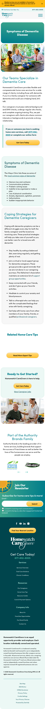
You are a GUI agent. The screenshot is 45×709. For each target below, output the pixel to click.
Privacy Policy (22, 693)
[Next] (26, 472)
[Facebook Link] (17, 524)
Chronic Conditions (22, 575)
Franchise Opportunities (22, 616)
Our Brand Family (22, 620)
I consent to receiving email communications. (19, 509)
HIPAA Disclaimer (22, 690)
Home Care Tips (22, 592)
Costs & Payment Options (22, 600)
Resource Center (22, 596)
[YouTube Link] (20, 524)
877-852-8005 (37, 10)
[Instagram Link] (28, 524)
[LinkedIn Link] (24, 524)
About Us (22, 612)
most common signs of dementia (21, 176)
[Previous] (19, 472)
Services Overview (22, 568)
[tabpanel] (12, 465)
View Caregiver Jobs (22, 391)
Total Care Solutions (22, 571)
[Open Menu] (40, 15)
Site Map (22, 684)
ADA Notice (22, 687)
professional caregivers (27, 316)
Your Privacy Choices (22, 699)
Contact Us (22, 624)
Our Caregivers (22, 588)
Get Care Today (22, 142)
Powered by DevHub (22, 703)
